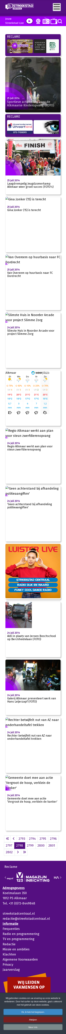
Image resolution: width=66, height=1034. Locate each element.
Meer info (33, 1027)
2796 (53, 839)
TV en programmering (18, 939)
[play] (29, 21)
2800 (41, 845)
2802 (9, 852)
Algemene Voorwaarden (20, 959)
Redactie (9, 944)
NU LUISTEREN (45, 21)
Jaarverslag (11, 970)
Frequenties (11, 929)
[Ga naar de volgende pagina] (18, 852)
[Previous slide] (5, 877)
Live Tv (53, 21)
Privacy (8, 965)
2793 (22, 839)
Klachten (9, 954)
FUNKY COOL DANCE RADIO (33, 589)
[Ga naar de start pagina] (7, 838)
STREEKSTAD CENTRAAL (33, 579)
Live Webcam (37, 21)
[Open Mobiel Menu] (57, 7)
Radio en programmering (21, 934)
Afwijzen (33, 1019)
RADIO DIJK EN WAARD (33, 584)
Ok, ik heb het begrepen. (33, 1011)
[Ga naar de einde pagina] (24, 852)
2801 (51, 845)
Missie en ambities (16, 949)
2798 (19, 845)
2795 (43, 839)
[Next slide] (60, 877)
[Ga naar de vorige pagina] (13, 838)
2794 (32, 839)
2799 (30, 845)
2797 (9, 845)
